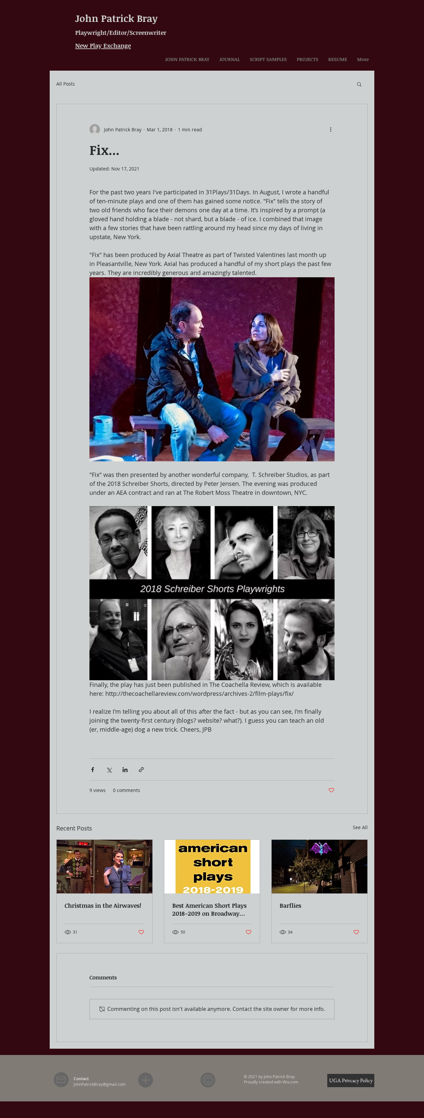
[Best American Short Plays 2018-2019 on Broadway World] (212, 866)
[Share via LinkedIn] (125, 769)
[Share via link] (141, 769)
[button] (359, 84)
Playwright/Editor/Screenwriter (120, 32)
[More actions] (331, 129)
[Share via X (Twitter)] (109, 769)
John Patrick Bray (116, 18)
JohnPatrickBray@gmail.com (100, 1084)
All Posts (65, 84)
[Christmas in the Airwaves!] (104, 866)
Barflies (290, 905)
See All (360, 827)
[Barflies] (319, 866)
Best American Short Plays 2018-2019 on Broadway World (209, 909)
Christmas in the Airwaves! (103, 905)
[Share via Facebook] (92, 769)
